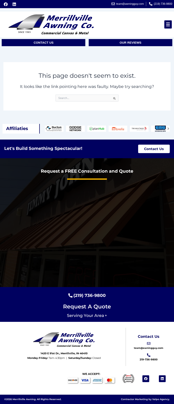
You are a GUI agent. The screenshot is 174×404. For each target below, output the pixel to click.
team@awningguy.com (148, 348)
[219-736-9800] (148, 355)
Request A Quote (87, 306)
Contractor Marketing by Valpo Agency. (145, 399)
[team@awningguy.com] (148, 343)
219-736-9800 (149, 359)
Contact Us (148, 336)
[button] (168, 24)
